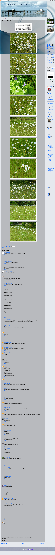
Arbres (53, 54)
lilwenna (5, 407)
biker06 (5, 325)
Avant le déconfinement (50, 154)
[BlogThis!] (12, 246)
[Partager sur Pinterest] (14, 246)
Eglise (50, 54)
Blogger (32, 549)
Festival (47, 63)
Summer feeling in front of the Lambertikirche (50, 99)
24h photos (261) (50, 146)
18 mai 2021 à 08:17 (8, 359)
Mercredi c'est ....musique (51, 55)
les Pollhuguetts (6, 412)
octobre (49, 137)
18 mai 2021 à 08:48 (8, 383)
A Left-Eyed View (6, 271)
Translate (52, 68)
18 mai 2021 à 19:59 (8, 448)
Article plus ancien (42, 543)
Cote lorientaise (48, 60)
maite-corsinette (6, 503)
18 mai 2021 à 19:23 (7, 442)
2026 (48, 128)
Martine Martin (5, 283)
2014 (48, 194)
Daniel (4, 359)
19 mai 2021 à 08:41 (9, 485)
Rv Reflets (49, 149)
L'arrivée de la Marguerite (49, 160)
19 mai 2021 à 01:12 (8, 476)
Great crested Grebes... (50, 113)
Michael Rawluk (5, 261)
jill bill (4, 252)
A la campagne (49, 153)
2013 (48, 195)
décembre (49, 135)
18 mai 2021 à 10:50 (9, 401)
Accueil (23, 543)
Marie (4, 418)
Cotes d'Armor (51, 63)
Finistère (48, 52)
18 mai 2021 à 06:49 (8, 325)
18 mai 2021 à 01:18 (8, 252)
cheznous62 (5, 401)
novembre (49, 136)
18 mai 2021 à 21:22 (8, 463)
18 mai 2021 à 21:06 (7, 457)
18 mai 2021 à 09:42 (7, 397)
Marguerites (5, 247)
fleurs (53, 48)
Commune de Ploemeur (50, 59)
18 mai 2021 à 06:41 (9, 319)
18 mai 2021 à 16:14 (9, 430)
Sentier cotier (49, 169)
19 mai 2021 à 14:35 (11, 498)
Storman (28, 549)
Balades (50, 49)
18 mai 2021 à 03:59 (10, 271)
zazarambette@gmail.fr (6, 342)
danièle (5, 383)
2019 (48, 188)
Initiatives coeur (50, 144)
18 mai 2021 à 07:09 (11, 347)
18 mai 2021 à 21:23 (8, 467)
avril (48, 182)
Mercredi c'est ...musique (51, 168)
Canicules (52, 119)
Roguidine (5, 423)
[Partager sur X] (13, 246)
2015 (48, 193)
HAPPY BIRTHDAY (50, 116)
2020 (48, 187)
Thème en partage (50, 46)
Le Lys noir (49, 171)
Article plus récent (4, 543)
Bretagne (48, 44)
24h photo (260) (50, 155)
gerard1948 (5, 430)
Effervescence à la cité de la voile (50, 147)
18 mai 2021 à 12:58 (10, 412)
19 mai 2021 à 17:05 (10, 503)
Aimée (4, 448)
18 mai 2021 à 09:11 (8, 388)
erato (4, 457)
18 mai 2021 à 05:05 (10, 283)
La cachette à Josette (6, 498)
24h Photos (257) (50, 181)
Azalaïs (5, 388)
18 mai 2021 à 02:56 (10, 261)
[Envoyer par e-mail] (11, 246)
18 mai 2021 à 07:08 (11, 342)
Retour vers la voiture (50, 170)
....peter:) (5, 467)
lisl (4, 397)
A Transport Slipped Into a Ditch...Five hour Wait (50, 96)
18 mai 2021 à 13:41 (8, 418)
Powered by (48, 79)
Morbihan (48, 45)
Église (52, 60)
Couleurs (49, 56)
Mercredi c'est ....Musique (49, 159)
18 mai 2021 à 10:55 (8, 407)
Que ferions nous (50, 157)
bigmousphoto (5, 352)
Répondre (5, 254)
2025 (48, 129)
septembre (49, 138)
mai (48, 143)
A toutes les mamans (50, 145)
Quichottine (5, 485)
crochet (52, 87)
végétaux (51, 51)
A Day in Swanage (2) (50, 106)
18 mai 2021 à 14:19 (9, 423)
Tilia (4, 442)
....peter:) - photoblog (50, 95)
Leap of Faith (49, 93)
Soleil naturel (49, 156)
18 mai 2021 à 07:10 (10, 352)
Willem (5, 463)
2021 (48, 134)
